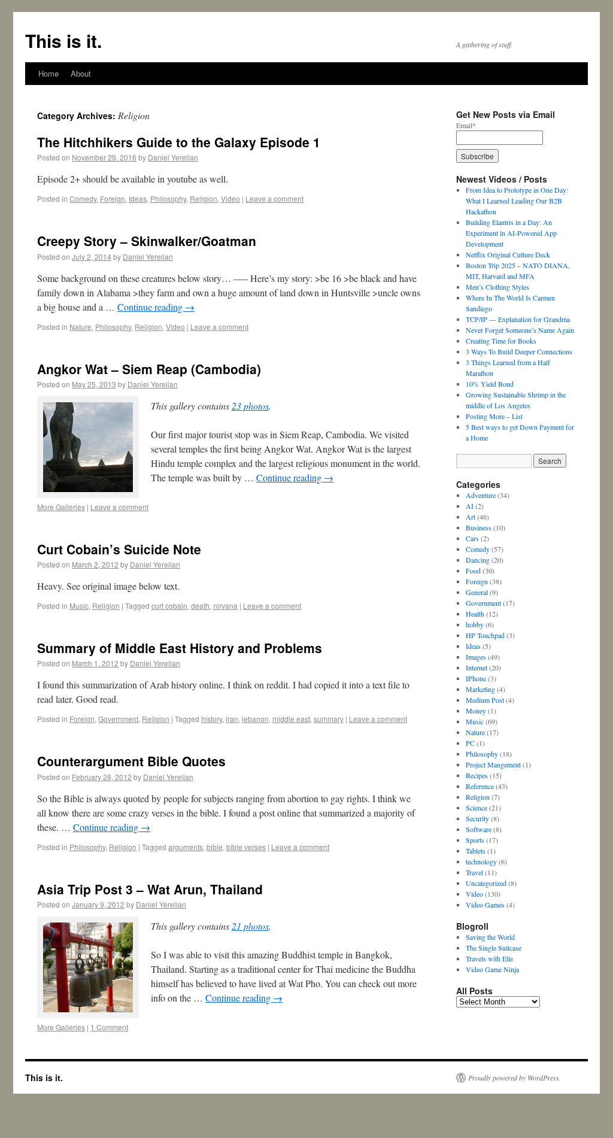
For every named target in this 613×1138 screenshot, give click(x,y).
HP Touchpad (485, 635)
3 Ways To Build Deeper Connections (519, 351)
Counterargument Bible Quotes (131, 761)
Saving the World (490, 937)
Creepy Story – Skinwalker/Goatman (146, 241)
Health (475, 613)
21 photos (250, 925)
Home (48, 73)
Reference (480, 786)
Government (118, 719)
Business (478, 527)
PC (470, 743)
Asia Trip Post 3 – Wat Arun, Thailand (150, 889)
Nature (80, 326)
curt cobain (169, 605)
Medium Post (485, 700)
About (81, 73)
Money (476, 710)
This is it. (63, 40)
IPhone (476, 678)
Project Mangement (493, 764)
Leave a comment (274, 198)
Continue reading (156, 307)
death (200, 605)
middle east (291, 719)
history (211, 719)
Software (478, 829)
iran (232, 719)
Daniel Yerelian (173, 157)
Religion (203, 198)
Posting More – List (494, 416)
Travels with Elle (489, 958)
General (477, 592)
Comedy (82, 198)
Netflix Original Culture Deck (508, 254)
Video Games (485, 904)
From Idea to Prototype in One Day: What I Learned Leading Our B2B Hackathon (517, 200)
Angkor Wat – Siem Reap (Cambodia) (149, 369)
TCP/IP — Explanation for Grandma (518, 319)
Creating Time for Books (501, 340)
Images (476, 656)
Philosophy (168, 198)
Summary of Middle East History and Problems (179, 648)
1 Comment (109, 1027)
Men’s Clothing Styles (497, 287)
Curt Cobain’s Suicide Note (119, 549)
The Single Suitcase (493, 947)
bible (215, 847)
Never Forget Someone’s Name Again (520, 330)
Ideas (138, 198)
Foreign (112, 198)
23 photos (250, 405)
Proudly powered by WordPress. (514, 1077)
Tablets (475, 850)
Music (79, 605)
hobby (475, 624)
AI (470, 506)
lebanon (255, 719)
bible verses (246, 847)
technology (481, 861)
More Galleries (61, 507)
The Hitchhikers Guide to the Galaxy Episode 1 (178, 142)
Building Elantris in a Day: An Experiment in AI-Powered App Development (511, 232)
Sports (475, 840)
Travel (474, 872)
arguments (185, 847)
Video (230, 198)
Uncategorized (486, 883)
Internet (476, 667)
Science (476, 807)
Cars (472, 538)
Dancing (478, 560)
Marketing (480, 689)
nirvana (225, 605)
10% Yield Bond (490, 384)
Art (470, 516)
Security (477, 818)
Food (473, 570)
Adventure (481, 495)
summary (329, 719)
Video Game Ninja (492, 969)
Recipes (477, 775)
